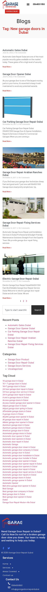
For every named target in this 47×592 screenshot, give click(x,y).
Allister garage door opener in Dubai (18, 422)
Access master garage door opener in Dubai (21, 403)
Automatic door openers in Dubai (17, 439)
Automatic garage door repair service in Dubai (22, 472)
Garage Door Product (18, 359)
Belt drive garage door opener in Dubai (19, 486)
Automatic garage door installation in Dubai (21, 455)
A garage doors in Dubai (13, 414)
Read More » (7, 67)
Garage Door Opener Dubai (17, 74)
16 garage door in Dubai (13, 381)
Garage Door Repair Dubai (21, 362)
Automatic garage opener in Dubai (17, 480)
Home (5, 564)
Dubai (5, 499)
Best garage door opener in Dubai (17, 497)
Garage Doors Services (19, 365)
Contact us (8, 575)
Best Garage (8, 488)
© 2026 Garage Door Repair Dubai (17, 552)
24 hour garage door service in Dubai (18, 392)
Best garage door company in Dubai (18, 491)
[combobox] (16, 310)
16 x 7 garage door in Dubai (15, 383)
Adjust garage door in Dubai (15, 406)
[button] (28, 4)
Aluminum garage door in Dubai (16, 425)
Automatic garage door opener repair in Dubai (22, 464)
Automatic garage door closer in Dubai (19, 447)
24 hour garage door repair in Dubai (18, 389)
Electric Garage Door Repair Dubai (21, 278)
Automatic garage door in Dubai (16, 452)
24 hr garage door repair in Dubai (17, 394)
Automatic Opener (10, 483)
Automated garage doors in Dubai (17, 433)
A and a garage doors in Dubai (16, 397)
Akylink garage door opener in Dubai (18, 417)
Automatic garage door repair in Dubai (19, 469)
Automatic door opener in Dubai (16, 436)
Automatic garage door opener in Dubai (19, 461)
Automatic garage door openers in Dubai (20, 466)
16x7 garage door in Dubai (14, 386)
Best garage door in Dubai (14, 494)
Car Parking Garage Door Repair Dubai (23, 121)
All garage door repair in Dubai (16, 419)
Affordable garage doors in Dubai (17, 411)
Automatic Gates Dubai (15, 50)
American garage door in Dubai (16, 430)
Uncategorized (15, 369)
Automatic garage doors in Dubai (17, 477)
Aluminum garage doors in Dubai (16, 428)
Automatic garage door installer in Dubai (20, 458)
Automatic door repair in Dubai (16, 441)
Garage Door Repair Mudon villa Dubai (19, 502)
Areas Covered (10, 571)
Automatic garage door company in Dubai (20, 450)
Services (6, 567)
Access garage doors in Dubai (15, 400)
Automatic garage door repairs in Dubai (19, 475)
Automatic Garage (10, 444)
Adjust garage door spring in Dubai (17, 408)
